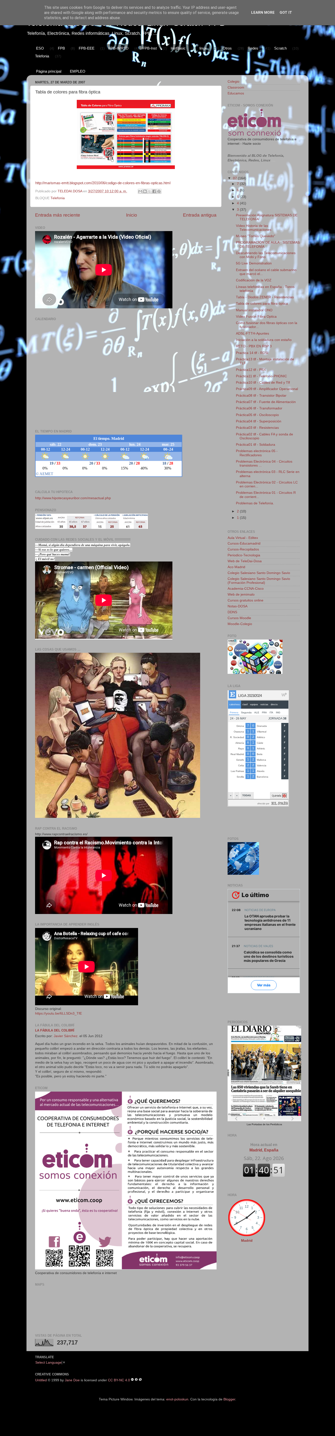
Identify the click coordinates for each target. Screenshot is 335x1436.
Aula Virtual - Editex (243, 538)
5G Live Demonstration (254, 263)
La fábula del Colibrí (54, 1030)
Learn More (263, 12)
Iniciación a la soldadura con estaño (264, 340)
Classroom (236, 87)
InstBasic (178, 48)
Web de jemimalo (241, 594)
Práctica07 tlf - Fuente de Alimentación (266, 402)
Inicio (131, 215)
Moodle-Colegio (240, 624)
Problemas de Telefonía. (255, 503)
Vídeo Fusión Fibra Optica (256, 316)
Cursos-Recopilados (243, 549)
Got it (286, 12)
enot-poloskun (177, 1399)
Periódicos (276, 1124)
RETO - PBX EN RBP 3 (254, 346)
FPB (61, 48)
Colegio (233, 81)
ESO (40, 48)
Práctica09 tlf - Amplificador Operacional (267, 389)
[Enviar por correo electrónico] (140, 191)
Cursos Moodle (239, 618)
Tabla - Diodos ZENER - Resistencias (265, 297)
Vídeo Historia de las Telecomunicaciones (253, 228)
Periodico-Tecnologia (244, 555)
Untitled (41, 1380)
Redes (253, 48)
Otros (227, 48)
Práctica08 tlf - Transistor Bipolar (261, 395)
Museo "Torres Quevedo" (255, 236)
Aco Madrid (236, 567)
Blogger (229, 1399)
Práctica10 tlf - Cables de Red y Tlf (263, 382)
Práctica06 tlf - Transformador (259, 408)
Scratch (280, 48)
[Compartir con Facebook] (154, 191)
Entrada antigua (200, 215)
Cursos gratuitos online (245, 600)
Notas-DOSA (237, 606)
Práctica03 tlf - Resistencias (257, 428)
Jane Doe (72, 1380)
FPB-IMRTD (118, 48)
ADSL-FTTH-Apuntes (252, 333)
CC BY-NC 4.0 (119, 1380)
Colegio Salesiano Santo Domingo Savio (259, 573)
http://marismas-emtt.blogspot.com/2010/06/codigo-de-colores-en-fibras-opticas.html (102, 183)
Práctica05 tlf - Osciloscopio (257, 415)
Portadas (257, 1124)
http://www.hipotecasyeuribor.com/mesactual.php (73, 498)
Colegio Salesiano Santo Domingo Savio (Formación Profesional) (259, 581)
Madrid (247, 1240)
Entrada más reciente (57, 215)
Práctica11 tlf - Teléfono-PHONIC (261, 376)
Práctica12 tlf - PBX (251, 370)
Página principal (48, 71)
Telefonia (42, 56)
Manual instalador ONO (254, 310)
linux (203, 48)
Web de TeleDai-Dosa (245, 561)
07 (235, 178)
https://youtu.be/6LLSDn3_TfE (58, 1013)
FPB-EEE (86, 48)
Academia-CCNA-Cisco (246, 588)
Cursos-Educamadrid (244, 543)
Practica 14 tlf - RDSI (252, 353)
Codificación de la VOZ (253, 280)
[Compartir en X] (149, 191)
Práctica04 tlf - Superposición (258, 421)
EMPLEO (77, 71)
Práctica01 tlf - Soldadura (255, 444)
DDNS (232, 612)
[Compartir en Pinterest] (158, 191)
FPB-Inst (149, 48)
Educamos (236, 93)
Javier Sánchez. (66, 1036)
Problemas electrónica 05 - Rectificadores (257, 453)
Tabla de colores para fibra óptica (262, 303)
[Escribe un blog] (144, 191)
